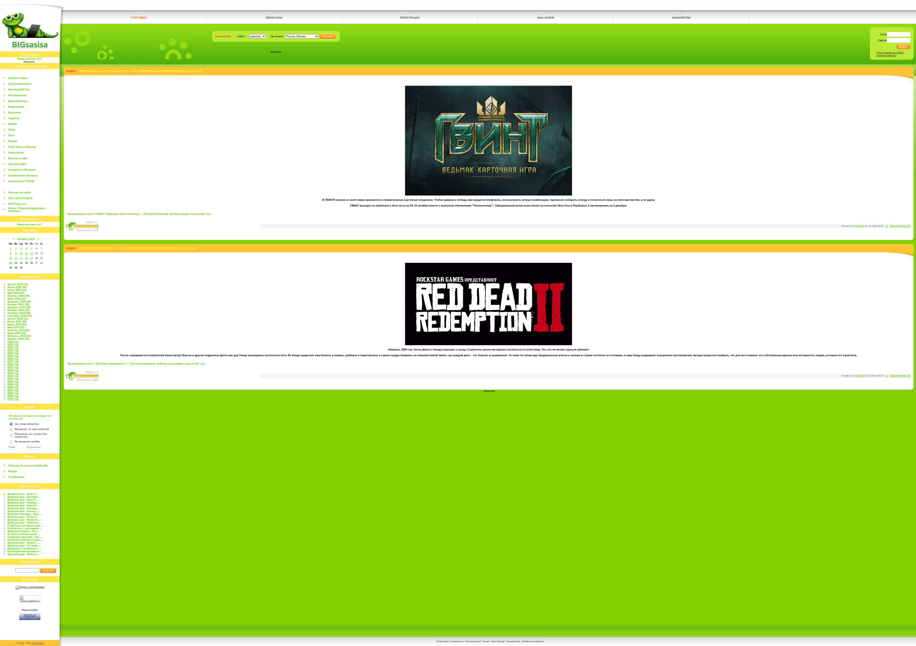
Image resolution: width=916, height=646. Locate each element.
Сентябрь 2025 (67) (19, 315)
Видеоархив (16, 106)
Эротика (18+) (17, 164)
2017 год (12, 361)
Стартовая (442, 641)
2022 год (12, 347)
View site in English (20, 198)
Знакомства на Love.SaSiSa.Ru (28, 465)
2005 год (12, 396)
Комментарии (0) (900, 225)
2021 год (12, 350)
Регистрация (473, 641)
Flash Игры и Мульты (22, 146)
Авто (11, 135)
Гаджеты (13, 118)
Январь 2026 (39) (18, 304)
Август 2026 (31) (17, 284)
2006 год (12, 393)
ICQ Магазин (16, 477)
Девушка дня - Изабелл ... (24, 519)
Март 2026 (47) (16, 298)
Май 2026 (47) (16, 292)
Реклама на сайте (19, 192)
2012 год (12, 376)
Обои (11, 129)
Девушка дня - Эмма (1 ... (23, 554)
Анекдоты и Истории (22, 169)
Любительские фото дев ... (25, 539)
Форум (12, 123)
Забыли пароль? (886, 55)
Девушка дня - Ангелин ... (24, 496)
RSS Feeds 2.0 (17, 203)
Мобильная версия (533, 641)
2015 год (12, 367)
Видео (71, 71)
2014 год (12, 370)
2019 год (12, 356)
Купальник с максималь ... (24, 528)
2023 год (12, 344)
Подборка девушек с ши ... (24, 536)
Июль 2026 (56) (17, 287)
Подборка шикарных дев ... (25, 525)
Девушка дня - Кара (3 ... (23, 505)
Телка (486, 641)
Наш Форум (498, 641)
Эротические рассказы (23, 175)
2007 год (12, 390)
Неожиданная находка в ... (24, 551)
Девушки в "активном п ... (24, 548)
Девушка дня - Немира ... (23, 502)
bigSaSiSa (38, 643)
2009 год (12, 384)
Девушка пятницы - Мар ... (24, 514)
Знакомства (16, 152)
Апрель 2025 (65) (18, 330)
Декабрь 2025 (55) (19, 307)
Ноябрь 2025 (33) (18, 310)
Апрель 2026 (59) (18, 295)
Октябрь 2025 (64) (19, 313)
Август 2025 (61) (17, 318)
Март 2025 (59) (16, 333)
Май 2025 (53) (16, 327)
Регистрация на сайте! (890, 52)
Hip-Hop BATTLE (19, 89)
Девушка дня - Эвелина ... (24, 522)
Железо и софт (18, 158)
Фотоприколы (17, 95)
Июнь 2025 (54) (17, 324)
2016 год (12, 364)
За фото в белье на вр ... (23, 534)
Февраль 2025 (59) (19, 335)
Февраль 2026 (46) (19, 301)
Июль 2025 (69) (17, 321)
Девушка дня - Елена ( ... (23, 516)
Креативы (14, 112)
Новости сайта (17, 78)
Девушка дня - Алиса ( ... (23, 542)
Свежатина (457, 641)
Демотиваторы (18, 101)
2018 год (12, 358)
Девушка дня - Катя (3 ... (22, 493)
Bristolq (859, 225)
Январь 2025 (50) (18, 338)
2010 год (12, 381)
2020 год (12, 353)
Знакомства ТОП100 (21, 181)
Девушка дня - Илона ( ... (23, 511)
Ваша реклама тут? (29, 58)
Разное (12, 141)
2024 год (12, 341)
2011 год (12, 378)
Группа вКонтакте (19, 83)
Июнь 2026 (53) (17, 290)
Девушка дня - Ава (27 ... (23, 499)
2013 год (12, 373)
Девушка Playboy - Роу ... (23, 531)
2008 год (12, 387)
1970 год (12, 398)
